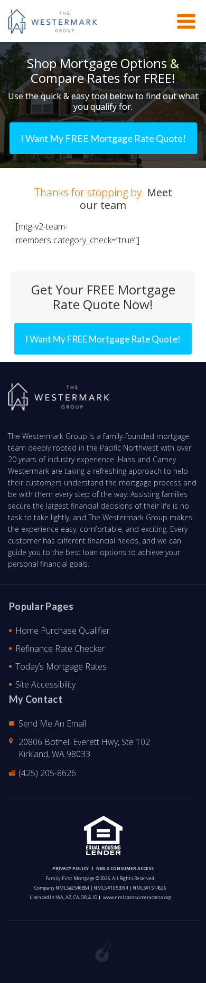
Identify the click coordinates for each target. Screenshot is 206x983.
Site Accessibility (45, 684)
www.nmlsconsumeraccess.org (137, 897)
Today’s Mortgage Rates (61, 666)
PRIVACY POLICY (70, 868)
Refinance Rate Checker (60, 648)
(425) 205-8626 (47, 773)
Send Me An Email (52, 723)
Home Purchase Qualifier (62, 630)
